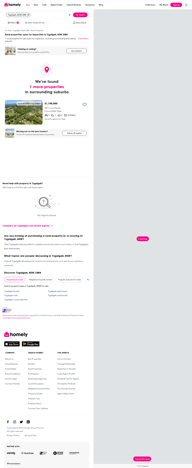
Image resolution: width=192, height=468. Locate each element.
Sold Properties (35, 368)
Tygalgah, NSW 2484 (21, 30)
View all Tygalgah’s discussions (17, 261)
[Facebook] (7, 421)
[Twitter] (21, 421)
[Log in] (186, 5)
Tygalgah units (11, 295)
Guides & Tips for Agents (68, 378)
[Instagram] (14, 421)
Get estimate (76, 51)
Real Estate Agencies (37, 378)
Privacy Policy (13, 435)
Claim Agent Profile (66, 373)
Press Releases (11, 363)
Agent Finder (56, 4)
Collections (150, 4)
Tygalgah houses (11, 291)
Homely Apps (11, 378)
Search (82, 15)
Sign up (176, 5)
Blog (101, 4)
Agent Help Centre (65, 393)
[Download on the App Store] (13, 343)
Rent (36, 4)
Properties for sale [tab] (14, 279)
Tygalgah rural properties (15, 299)
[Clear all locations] (69, 15)
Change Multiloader (66, 363)
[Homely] (21, 334)
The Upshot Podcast (66, 383)
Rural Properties (37, 30)
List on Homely (64, 359)
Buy (28, 4)
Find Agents (33, 373)
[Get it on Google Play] (30, 343)
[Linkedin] (28, 421)
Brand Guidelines (12, 373)
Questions (90, 4)
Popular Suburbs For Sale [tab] (69, 279)
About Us (9, 359)
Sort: (36, 22)
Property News (34, 403)
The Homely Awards (66, 388)
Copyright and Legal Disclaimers (16, 318)
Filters (14, 22)
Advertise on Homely (66, 368)
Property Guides (35, 393)
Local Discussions (36, 383)
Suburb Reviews (74, 4)
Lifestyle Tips (34, 398)
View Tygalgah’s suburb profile (18, 244)
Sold (44, 4)
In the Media (10, 368)
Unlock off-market (74, 133)
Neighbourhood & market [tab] (40, 279)
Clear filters (83, 38)
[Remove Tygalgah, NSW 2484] (28, 15)
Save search (81, 22)
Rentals (31, 363)
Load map (142, 238)
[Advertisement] (47, 159)
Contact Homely (12, 383)
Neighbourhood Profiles (39, 388)
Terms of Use (30, 435)
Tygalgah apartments (57, 291)
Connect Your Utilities (38, 408)
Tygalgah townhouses (58, 295)
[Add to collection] (85, 104)
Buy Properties (34, 359)
